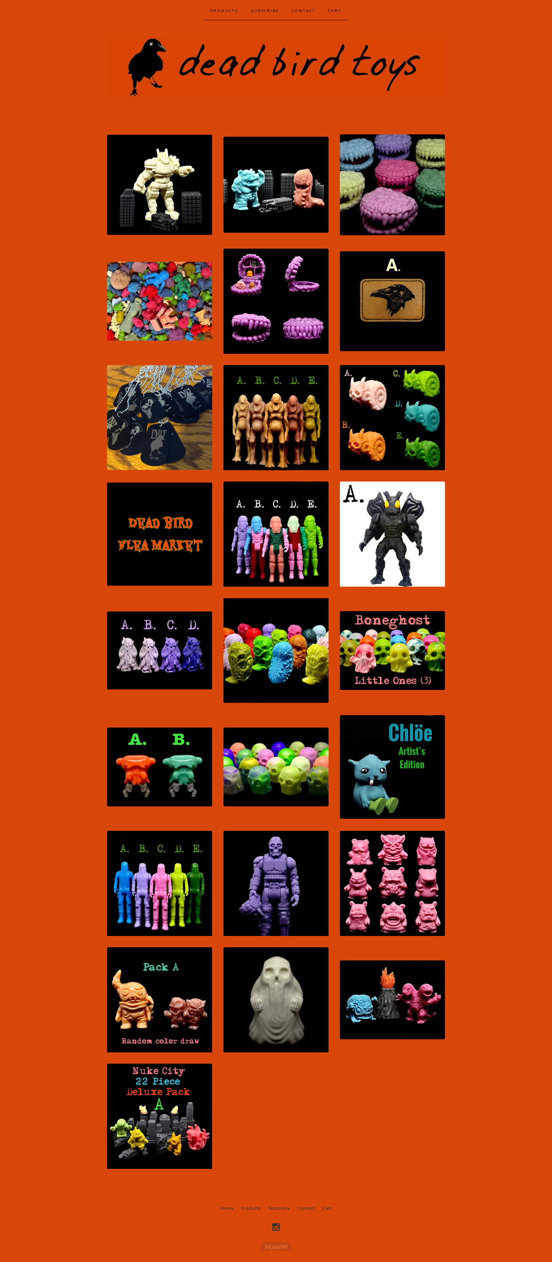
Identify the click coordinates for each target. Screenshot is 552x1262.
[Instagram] (276, 1227)
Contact (303, 11)
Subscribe (265, 11)
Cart (335, 11)
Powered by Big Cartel (276, 1246)
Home (227, 1208)
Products (224, 11)
